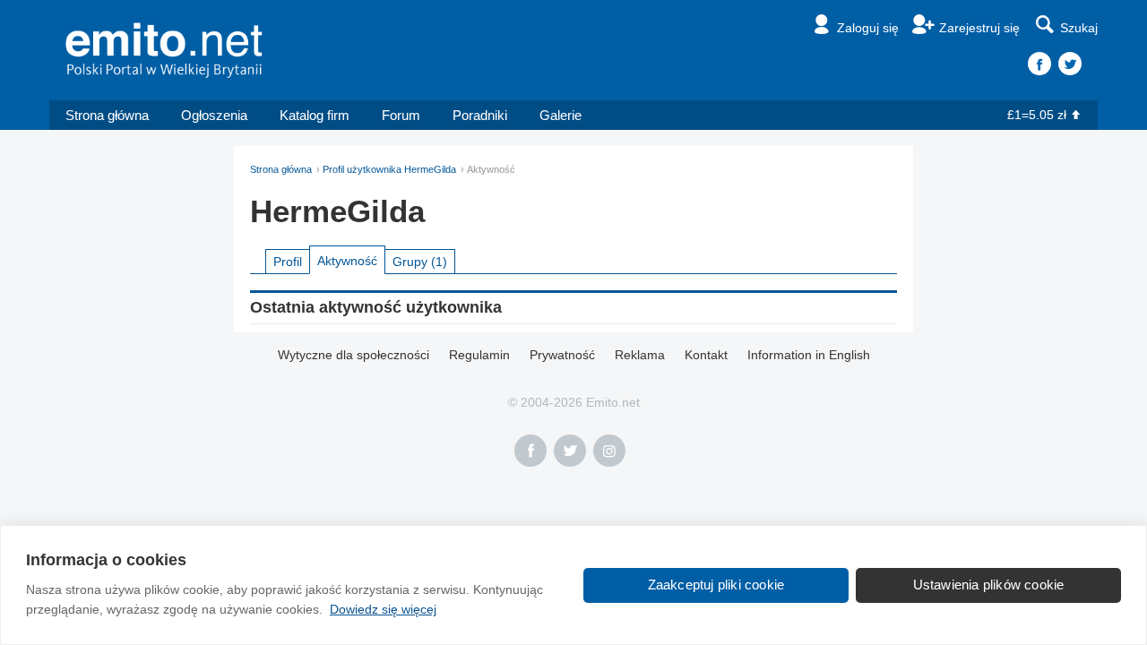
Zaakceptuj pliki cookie (716, 584)
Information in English (808, 355)
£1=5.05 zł (1036, 115)
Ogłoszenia (214, 115)
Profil (287, 261)
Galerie (560, 115)
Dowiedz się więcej (383, 609)
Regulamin (479, 355)
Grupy (419, 261)
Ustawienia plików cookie (989, 584)
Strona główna (107, 115)
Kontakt (706, 355)
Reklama (640, 355)
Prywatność (562, 355)
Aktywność (347, 261)
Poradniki (480, 115)
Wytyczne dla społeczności (353, 355)
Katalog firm (314, 115)
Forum (401, 115)
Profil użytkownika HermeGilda (389, 169)
